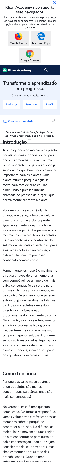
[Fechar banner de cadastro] (54, 81)
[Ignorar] (54, 2)
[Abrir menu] (55, 70)
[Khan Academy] (16, 70)
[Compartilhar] (54, 121)
